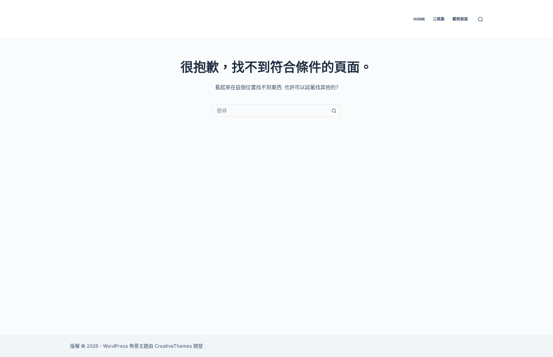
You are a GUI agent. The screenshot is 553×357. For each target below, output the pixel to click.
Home (419, 19)
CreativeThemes (173, 346)
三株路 (439, 19)
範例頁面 (460, 19)
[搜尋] (480, 19)
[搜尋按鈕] (334, 110)
